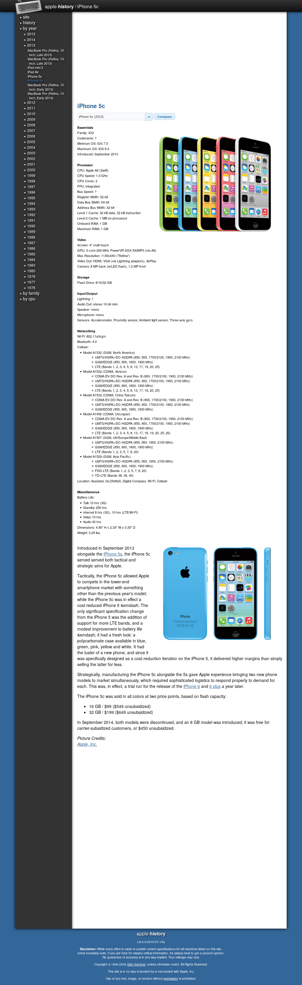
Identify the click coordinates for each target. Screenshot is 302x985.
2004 (29, 147)
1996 (29, 192)
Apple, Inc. (87, 744)
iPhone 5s (113, 554)
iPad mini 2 (35, 67)
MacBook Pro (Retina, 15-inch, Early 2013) (46, 87)
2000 (29, 169)
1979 (29, 276)
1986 (29, 248)
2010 (29, 113)
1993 (29, 208)
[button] (149, 117)
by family (29, 293)
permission (171, 978)
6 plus (215, 686)
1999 (29, 175)
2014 (29, 39)
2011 (29, 107)
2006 (29, 136)
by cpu (27, 299)
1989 (29, 231)
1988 (29, 237)
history (27, 22)
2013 (29, 45)
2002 (29, 158)
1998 (29, 180)
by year (28, 28)
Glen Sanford (136, 964)
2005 (29, 141)
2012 (29, 102)
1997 (29, 186)
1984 (29, 259)
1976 (29, 287)
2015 (29, 33)
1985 (29, 253)
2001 (29, 164)
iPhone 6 (191, 686)
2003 (29, 152)
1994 (29, 203)
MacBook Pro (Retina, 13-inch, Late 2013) (46, 61)
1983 (29, 265)
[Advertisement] (179, 56)
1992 (29, 214)
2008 (29, 124)
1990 (29, 225)
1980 (29, 270)
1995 (29, 197)
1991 (29, 220)
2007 (29, 130)
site (24, 17)
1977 (29, 281)
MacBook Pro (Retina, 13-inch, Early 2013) (46, 95)
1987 (29, 242)
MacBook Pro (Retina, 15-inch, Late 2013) (46, 52)
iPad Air (33, 71)
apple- (59, 6)
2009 (29, 119)
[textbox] (111, 116)
